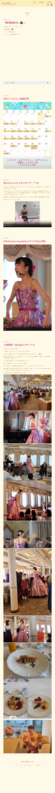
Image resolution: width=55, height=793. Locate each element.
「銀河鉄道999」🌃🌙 (14, 22)
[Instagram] (48, 5)
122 (37, 765)
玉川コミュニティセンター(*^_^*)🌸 (21, 182)
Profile (41, 2)
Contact (49, 2)
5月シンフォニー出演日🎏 (16, 98)
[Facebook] (51, 5)
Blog (34, 2)
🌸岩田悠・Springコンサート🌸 (19, 344)
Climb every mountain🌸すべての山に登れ (24, 241)
